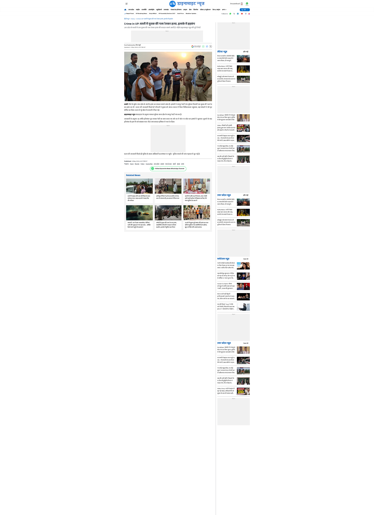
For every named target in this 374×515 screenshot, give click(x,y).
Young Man (149, 164)
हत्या (182, 164)
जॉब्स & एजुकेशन (205, 10)
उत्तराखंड (166, 10)
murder (137, 164)
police (142, 164)
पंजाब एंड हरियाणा (176, 10)
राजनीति (144, 10)
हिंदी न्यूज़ (127, 19)
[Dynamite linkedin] (238, 13)
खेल (190, 10)
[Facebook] (207, 46)
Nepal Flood (130, 14)
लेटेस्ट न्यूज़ (222, 52)
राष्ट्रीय (138, 10)
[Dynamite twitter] (234, 13)
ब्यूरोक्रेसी (159, 10)
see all (245, 259)
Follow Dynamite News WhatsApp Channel (169, 168)
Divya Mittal (153, 14)
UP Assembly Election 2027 (167, 14)
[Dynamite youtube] (241, 13)
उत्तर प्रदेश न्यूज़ (224, 195)
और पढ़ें (245, 52)
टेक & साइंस (216, 10)
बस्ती (174, 164)
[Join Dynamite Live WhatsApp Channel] (230, 13)
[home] (125, 9)
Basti (132, 164)
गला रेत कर (168, 164)
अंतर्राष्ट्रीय (151, 10)
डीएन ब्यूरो (138, 45)
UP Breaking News (141, 14)
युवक (178, 164)
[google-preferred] (196, 46)
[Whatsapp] (152, 168)
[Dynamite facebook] (245, 13)
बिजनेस (195, 10)
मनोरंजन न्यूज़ (223, 259)
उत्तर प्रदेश (131, 10)
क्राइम (185, 10)
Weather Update (191, 14)
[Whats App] (203, 46)
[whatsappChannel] (247, 4)
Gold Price (180, 14)
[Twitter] (210, 46)
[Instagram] (249, 14)
